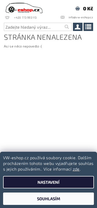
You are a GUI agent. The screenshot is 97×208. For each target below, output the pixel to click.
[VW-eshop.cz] (24, 6)
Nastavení (48, 182)
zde (76, 168)
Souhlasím (48, 198)
